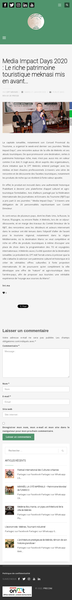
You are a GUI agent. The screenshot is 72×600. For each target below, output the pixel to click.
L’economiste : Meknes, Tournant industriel (25, 527)
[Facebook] (5, 5)
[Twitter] (11, 5)
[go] (62, 450)
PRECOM (47, 588)
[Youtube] (31, 5)
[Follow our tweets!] (23, 578)
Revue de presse (11, 96)
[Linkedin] (25, 5)
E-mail (7, 396)
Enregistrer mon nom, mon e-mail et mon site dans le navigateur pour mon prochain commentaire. (36, 429)
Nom (6, 383)
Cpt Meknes (13, 92)
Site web (7, 409)
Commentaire (11, 345)
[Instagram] (18, 5)
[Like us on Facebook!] (18, 578)
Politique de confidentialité (16, 573)
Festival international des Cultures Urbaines (38, 470)
